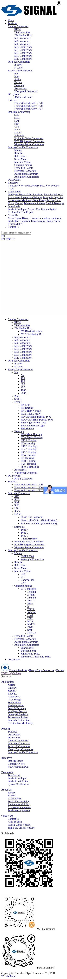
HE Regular (27, 407)
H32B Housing (29, 449)
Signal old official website (21, 827)
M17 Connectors (23, 55)
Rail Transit (20, 156)
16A (23, 381)
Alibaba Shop (15, 821)
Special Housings (30, 466)
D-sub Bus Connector (32, 517)
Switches (12, 100)
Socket (17, 79)
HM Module (27, 428)
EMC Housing (28, 463)
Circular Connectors (18, 26)
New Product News (18, 766)
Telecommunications (34, 203)
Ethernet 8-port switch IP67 (28, 109)
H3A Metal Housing (31, 434)
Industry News (15, 760)
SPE (16, 114)
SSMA (30, 600)
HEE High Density (30, 413)
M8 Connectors (22, 41)
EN (3, 236)
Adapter (31, 612)
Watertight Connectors (32, 559)
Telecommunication (18, 717)
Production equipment (19, 221)
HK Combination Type (33, 425)
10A (23, 378)
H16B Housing (29, 446)
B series (18, 64)
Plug (16, 76)
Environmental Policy (42, 221)
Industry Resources (35, 185)
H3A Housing (28, 443)
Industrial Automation (19, 720)
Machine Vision (22, 162)
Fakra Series (27, 647)
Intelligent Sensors (17, 194)
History (26, 218)
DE (13, 239)
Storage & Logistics (53, 197)
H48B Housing (29, 452)
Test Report (27, 212)
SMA (30, 603)
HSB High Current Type (33, 422)
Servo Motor (20, 159)
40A (23, 384)
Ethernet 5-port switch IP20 (28, 103)
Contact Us (7, 815)
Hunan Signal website (19, 824)
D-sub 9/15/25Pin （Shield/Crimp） (40, 520)
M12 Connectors (23, 47)
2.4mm (30, 594)
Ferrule (18, 82)
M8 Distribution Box (31, 331)
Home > (13, 670)
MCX (30, 621)
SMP (30, 630)
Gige (23, 574)
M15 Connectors (23, 50)
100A (24, 390)
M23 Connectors (23, 58)
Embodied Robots (23, 167)
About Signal (14, 218)
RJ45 (17, 129)
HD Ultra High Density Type (36, 416)
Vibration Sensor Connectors (29, 144)
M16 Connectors (23, 52)
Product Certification (38, 209)
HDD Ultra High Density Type (37, 419)
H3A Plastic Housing (32, 437)
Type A (24, 529)
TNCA (31, 609)
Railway (37, 197)
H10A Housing (29, 440)
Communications (23, 165)
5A (22, 375)
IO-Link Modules (23, 97)
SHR (17, 117)
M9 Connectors (22, 44)
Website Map (8, 976)
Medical (19, 203)
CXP (23, 582)
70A (23, 387)
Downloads (7, 772)
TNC (30, 618)
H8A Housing (28, 455)
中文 (8, 239)
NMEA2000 (27, 556)
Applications (7, 681)
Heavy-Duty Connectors (20, 70)
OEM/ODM (14, 179)
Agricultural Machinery (26, 173)
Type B (24, 532)
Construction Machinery (20, 200)
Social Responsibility (18, 801)
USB (17, 126)
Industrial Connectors (19, 111)
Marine (18, 150)
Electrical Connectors (25, 170)
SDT (16, 120)
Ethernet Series (28, 650)
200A (24, 393)
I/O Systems (14, 94)
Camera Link (27, 579)
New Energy (40, 200)
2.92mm (31, 597)
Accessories (20, 88)
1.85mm (31, 591)
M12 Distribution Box (32, 334)
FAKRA (31, 633)
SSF (16, 123)
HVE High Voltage (31, 410)
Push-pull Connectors (19, 61)
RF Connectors (28, 588)
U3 (22, 577)
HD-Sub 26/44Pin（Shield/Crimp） (39, 523)
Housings (19, 85)
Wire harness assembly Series (36, 656)
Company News (16, 185)
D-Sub (17, 132)
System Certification (18, 784)
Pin (16, 73)
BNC (30, 627)
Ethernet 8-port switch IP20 (28, 106)
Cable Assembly (29, 538)
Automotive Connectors (26, 176)
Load (30, 615)
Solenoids (19, 135)
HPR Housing (28, 461)
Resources (6, 757)
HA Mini (25, 404)
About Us (6, 789)
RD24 (17, 29)
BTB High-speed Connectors (29, 141)
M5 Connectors (22, 38)
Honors (34, 218)
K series (18, 67)
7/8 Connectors (22, 32)
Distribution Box (23, 35)
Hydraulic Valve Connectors (28, 138)
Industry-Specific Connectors (23, 147)
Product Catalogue (17, 209)
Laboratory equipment (50, 218)
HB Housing (27, 458)
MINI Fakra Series (30, 653)
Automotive (26, 197)
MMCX (31, 624)
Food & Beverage (55, 203)
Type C (24, 535)
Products (22, 670)
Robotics (18, 153)
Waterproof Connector (25, 91)
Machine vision (35, 194)
